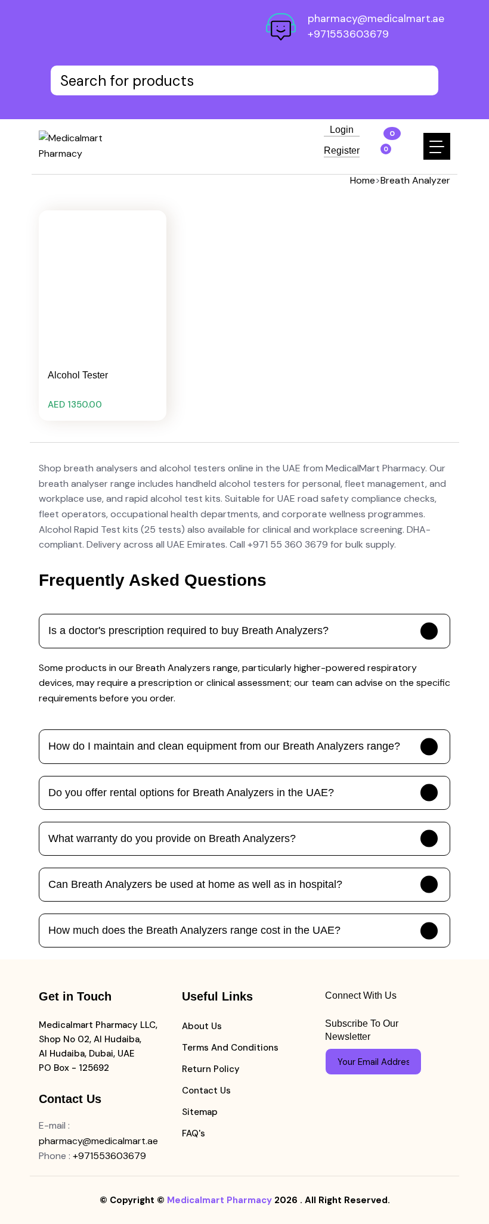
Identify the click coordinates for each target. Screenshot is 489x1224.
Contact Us (206, 1090)
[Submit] (407, 1062)
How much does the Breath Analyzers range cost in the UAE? (194, 930)
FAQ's (193, 1133)
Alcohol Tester (78, 375)
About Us (202, 1026)
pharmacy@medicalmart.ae (376, 18)
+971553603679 (348, 34)
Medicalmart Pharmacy (219, 1200)
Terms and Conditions (230, 1048)
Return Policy (211, 1069)
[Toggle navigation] (436, 146)
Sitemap (200, 1112)
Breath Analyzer (415, 180)
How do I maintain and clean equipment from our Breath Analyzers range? (224, 746)
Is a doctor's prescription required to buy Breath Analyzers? (188, 630)
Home (362, 180)
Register (342, 151)
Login (342, 130)
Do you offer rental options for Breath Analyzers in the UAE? (191, 793)
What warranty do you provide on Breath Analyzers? (172, 838)
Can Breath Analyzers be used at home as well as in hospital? (195, 884)
